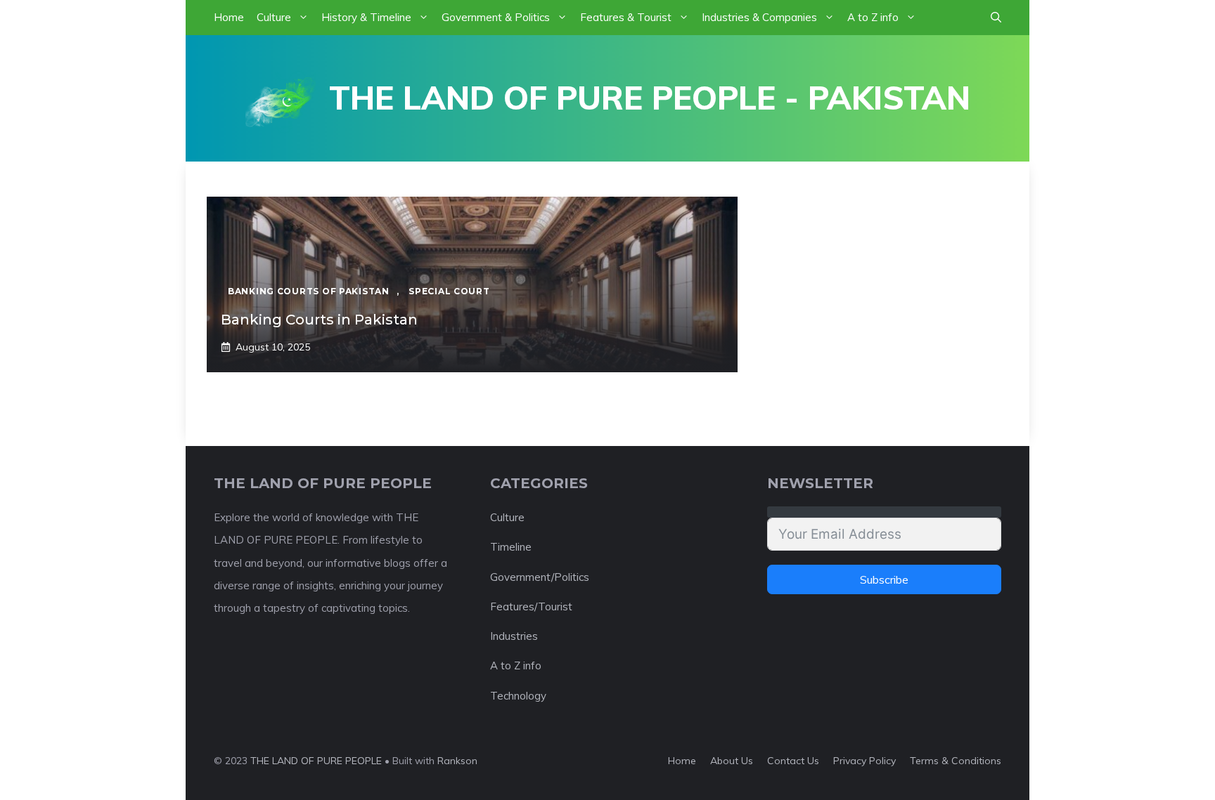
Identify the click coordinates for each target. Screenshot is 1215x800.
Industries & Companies (759, 17)
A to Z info (873, 17)
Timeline (511, 546)
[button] (996, 17)
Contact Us (793, 760)
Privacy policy (864, 760)
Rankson (457, 760)
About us (731, 760)
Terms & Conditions (955, 760)
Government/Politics (539, 577)
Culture (274, 17)
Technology (518, 695)
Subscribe (884, 579)
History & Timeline (366, 17)
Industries (514, 636)
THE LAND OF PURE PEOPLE (316, 760)
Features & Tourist (625, 17)
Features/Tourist (531, 606)
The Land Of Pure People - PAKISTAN (649, 97)
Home (229, 17)
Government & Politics (496, 17)
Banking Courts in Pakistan (319, 319)
